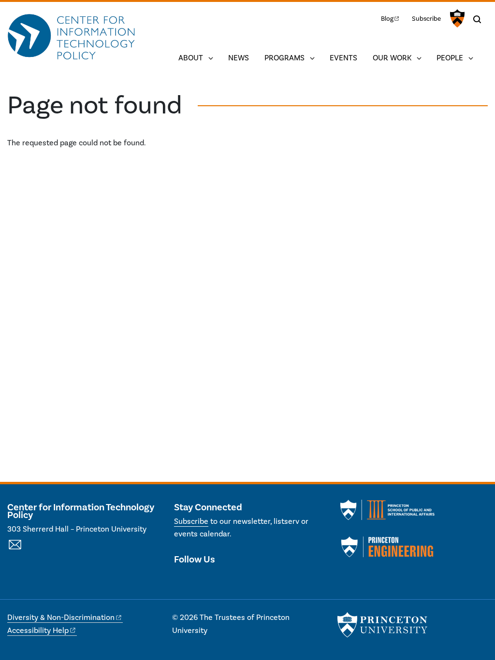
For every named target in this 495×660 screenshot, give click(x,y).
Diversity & (61, 617)
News (238, 58)
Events (343, 58)
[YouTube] (215, 580)
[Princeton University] (456, 18)
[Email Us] (15, 550)
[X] (181, 580)
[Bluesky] (233, 580)
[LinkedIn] (198, 580)
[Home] (71, 38)
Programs (284, 58)
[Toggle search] (477, 19)
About (190, 58)
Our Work (392, 58)
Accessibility (38, 630)
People (450, 58)
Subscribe (426, 18)
